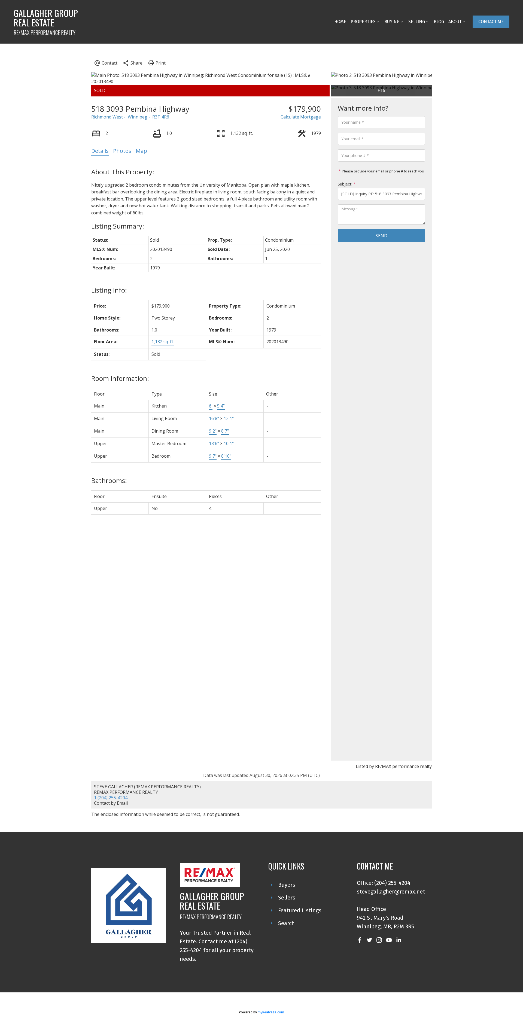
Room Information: (120, 378)
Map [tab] (141, 150)
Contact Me (491, 21)
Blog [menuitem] (439, 21)
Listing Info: (109, 289)
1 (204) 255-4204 (110, 798)
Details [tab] (100, 150)
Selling (416, 21)
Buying (392, 21)
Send (381, 236)
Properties (363, 21)
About (455, 21)
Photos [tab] (122, 150)
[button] (491, 22)
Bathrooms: (109, 480)
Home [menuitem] (340, 21)
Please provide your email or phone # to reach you (382, 171)
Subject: (345, 184)
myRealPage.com (271, 1012)
